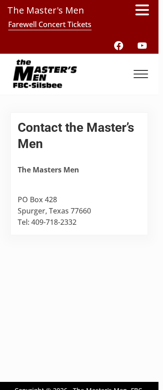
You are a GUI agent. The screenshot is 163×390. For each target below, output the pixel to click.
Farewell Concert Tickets (49, 24)
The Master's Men (45, 10)
